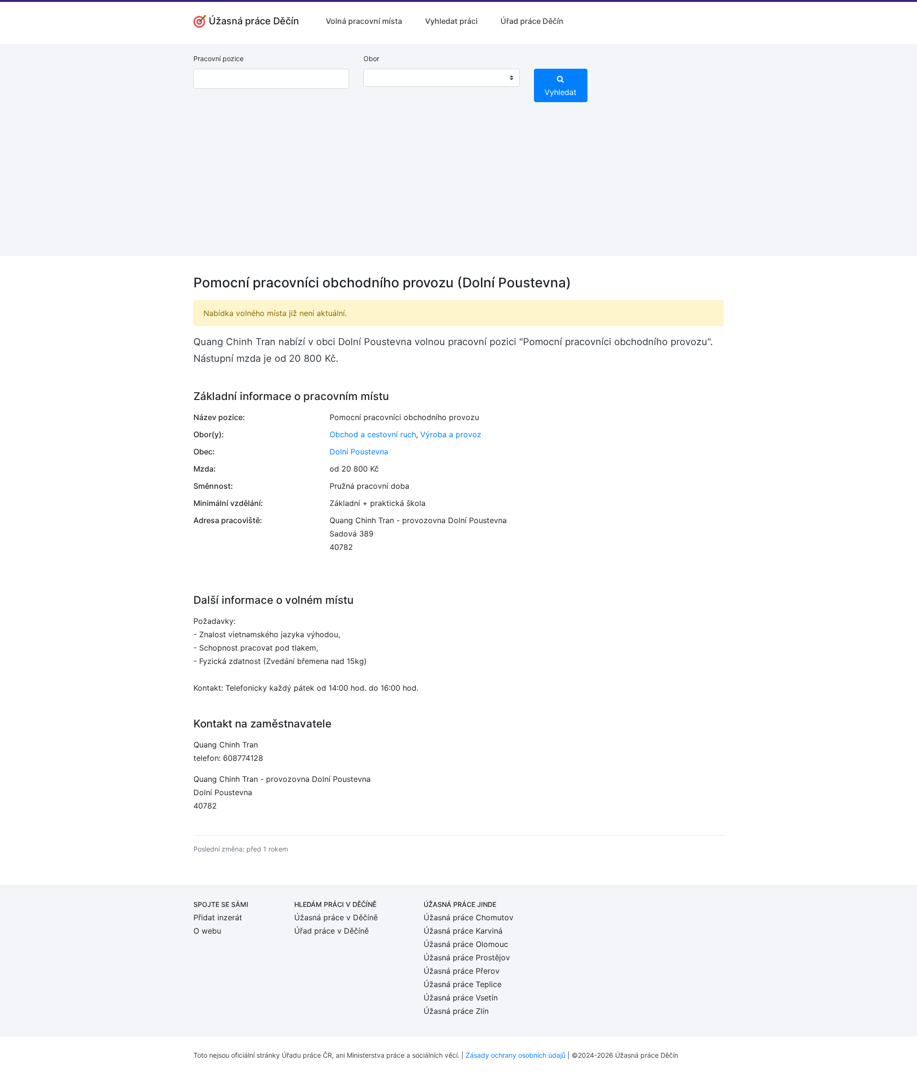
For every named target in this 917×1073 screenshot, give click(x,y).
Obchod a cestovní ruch (373, 434)
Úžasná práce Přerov (462, 971)
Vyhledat (560, 92)
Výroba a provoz (450, 434)
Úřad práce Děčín (532, 21)
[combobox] (441, 78)
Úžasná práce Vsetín (461, 997)
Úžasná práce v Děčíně (336, 917)
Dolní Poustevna (359, 451)
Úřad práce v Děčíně (331, 931)
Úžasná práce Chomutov (468, 917)
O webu (207, 931)
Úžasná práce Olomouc (466, 944)
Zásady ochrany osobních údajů (515, 1055)
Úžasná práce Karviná (463, 931)
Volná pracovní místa (364, 21)
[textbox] (383, 78)
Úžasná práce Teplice (462, 984)
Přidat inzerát (217, 917)
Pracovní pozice (218, 58)
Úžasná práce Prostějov (467, 957)
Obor (371, 58)
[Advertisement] (458, 189)
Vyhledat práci (451, 21)
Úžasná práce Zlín (456, 1011)
